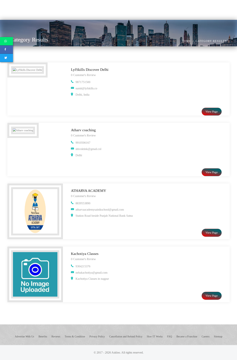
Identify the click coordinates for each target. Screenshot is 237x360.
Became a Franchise (186, 336)
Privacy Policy (97, 336)
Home (186, 41)
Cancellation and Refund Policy (125, 336)
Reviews (55, 336)
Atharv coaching (83, 130)
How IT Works (155, 336)
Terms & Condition (75, 336)
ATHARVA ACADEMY (88, 191)
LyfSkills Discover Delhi (90, 69)
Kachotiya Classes (85, 254)
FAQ (169, 336)
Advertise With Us (24, 336)
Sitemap (218, 336)
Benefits (43, 336)
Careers (205, 336)
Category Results (211, 41)
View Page (212, 111)
